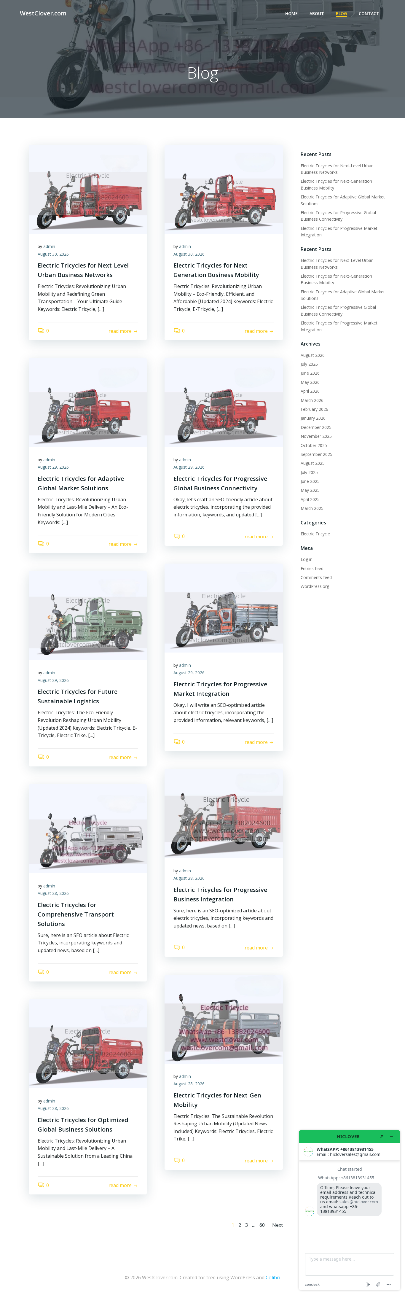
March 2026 (312, 400)
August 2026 (313, 355)
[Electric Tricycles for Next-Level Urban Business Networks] (88, 188)
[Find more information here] (349, 1210)
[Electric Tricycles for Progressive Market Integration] (224, 607)
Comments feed (316, 577)
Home (291, 13)
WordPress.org (315, 586)
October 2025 (314, 445)
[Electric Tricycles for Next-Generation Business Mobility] (224, 188)
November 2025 (316, 436)
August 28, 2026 (189, 878)
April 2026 (310, 391)
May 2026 (310, 382)
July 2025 (309, 472)
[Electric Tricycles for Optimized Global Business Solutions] (88, 1043)
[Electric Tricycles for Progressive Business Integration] (224, 813)
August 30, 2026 (53, 254)
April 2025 (310, 499)
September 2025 (316, 454)
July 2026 (309, 364)
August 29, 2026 (53, 467)
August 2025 (313, 463)
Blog (341, 13)
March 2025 (312, 508)
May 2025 (310, 490)
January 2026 (313, 418)
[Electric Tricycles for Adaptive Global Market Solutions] (88, 402)
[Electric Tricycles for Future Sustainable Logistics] (88, 615)
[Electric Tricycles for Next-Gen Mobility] (224, 1018)
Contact (369, 13)
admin (49, 246)
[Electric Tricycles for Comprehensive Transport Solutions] (88, 828)
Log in (306, 559)
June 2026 (310, 373)
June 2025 (310, 481)
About (317, 13)
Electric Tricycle (315, 534)
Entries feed (312, 568)
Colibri (273, 1277)
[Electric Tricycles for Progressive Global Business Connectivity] (224, 402)
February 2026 (314, 409)
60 (262, 1225)
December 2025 (316, 427)
